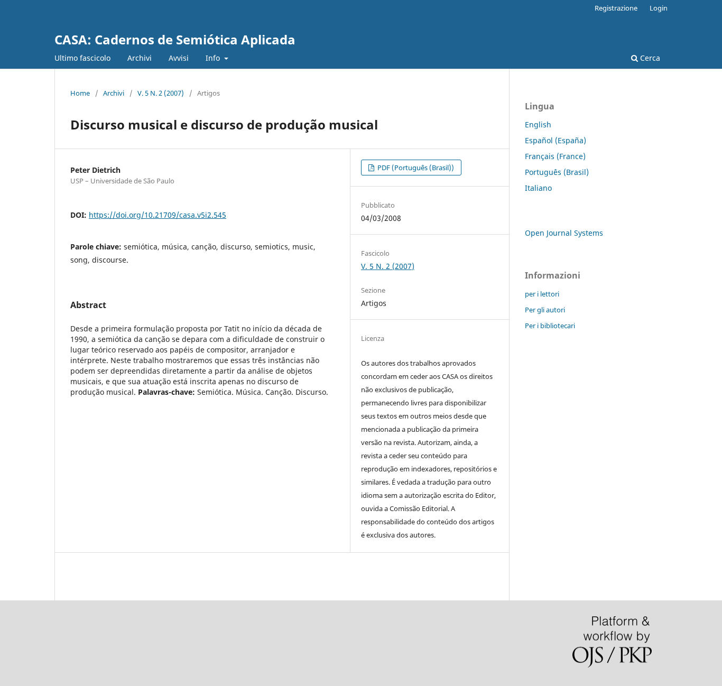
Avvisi (179, 58)
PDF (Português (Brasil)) (415, 167)
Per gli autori (545, 309)
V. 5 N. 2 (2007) (160, 93)
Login (659, 8)
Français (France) (555, 156)
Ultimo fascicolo (82, 58)
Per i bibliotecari (550, 325)
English (538, 124)
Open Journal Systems (564, 233)
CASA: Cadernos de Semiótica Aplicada (174, 39)
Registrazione (616, 8)
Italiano (538, 188)
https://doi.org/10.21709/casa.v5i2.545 (157, 215)
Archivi (139, 58)
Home (80, 93)
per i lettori (542, 294)
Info (214, 58)
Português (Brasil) (557, 172)
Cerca (649, 58)
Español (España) (555, 140)
